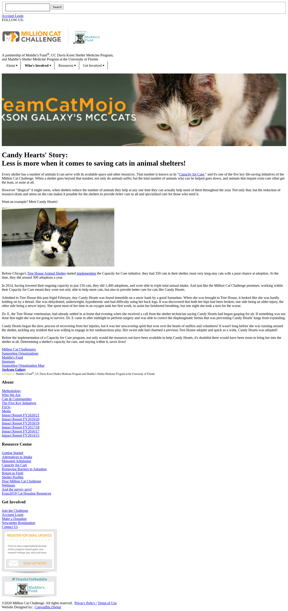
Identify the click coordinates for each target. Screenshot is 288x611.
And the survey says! (17, 489)
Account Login (12, 16)
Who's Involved (37, 65)
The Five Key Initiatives (19, 403)
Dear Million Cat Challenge (21, 481)
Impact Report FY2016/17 (20, 431)
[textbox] (28, 7)
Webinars (8, 485)
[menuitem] (11, 65)
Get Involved (92, 65)
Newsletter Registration (18, 523)
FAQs (6, 407)
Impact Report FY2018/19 (20, 423)
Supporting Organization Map (23, 365)
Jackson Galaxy (14, 369)
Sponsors (8, 361)
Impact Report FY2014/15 (20, 435)
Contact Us (10, 527)
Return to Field (12, 473)
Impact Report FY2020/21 (20, 415)
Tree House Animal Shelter (46, 273)
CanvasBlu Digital (48, 607)
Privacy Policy (85, 603)
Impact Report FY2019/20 (20, 419)
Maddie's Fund (12, 357)
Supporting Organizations (20, 353)
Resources (65, 65)
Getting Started (12, 453)
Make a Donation (14, 519)
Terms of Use (107, 603)
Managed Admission (16, 461)
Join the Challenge (15, 511)
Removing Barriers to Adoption (24, 469)
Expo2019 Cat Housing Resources (26, 493)
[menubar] (144, 65)
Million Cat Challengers (19, 349)
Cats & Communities (17, 399)
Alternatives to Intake (17, 457)
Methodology (11, 391)
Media (6, 411)
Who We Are (11, 395)
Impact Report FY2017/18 (20, 427)
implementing (86, 273)
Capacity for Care (191, 174)
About (10, 65)
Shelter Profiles (12, 477)
